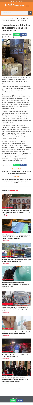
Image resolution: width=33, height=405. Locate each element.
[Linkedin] (16, 1)
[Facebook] (11, 1)
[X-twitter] (19, 1)
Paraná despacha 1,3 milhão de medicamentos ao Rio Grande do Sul (16, 28)
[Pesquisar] (30, 13)
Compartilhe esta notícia (7, 34)
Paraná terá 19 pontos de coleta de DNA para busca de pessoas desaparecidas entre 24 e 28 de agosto (16, 212)
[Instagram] (14, 1)
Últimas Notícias (7, 207)
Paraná (8, 19)
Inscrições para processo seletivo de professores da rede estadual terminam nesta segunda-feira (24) (15, 284)
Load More (16, 388)
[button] (27, 6)
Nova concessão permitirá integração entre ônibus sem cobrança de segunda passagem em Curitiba (16, 309)
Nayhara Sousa (6, 215)
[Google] (22, 1)
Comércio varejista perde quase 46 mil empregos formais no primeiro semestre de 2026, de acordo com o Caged (15, 379)
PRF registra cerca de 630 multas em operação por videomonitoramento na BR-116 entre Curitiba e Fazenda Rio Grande (16, 236)
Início (3, 19)
